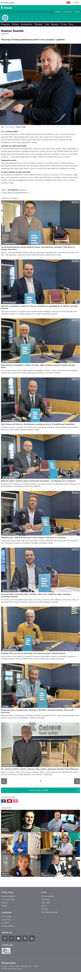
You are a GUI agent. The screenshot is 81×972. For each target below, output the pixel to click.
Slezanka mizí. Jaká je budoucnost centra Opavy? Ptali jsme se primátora (33, 537)
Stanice (5, 903)
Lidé (47, 24)
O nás (64, 24)
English (35, 966)
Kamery (77, 12)
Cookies (4, 966)
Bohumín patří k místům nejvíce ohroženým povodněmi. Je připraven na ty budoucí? (38, 481)
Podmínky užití (26, 966)
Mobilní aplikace (8, 926)
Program (57, 12)
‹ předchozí (4, 781)
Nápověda (45, 899)
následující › (77, 781)
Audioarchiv (67, 12)
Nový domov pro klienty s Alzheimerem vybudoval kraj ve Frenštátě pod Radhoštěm (38, 424)
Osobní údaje (14, 966)
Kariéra (44, 906)
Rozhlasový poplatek (49, 912)
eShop (4, 906)
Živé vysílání (6, 916)
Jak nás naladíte (47, 896)
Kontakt (44, 909)
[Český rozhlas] (8, 2)
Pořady (15, 24)
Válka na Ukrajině (8, 896)
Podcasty (5, 923)
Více (72, 24)
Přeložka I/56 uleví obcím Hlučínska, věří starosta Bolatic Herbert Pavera (33, 653)
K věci (41, 39)
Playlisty (39, 24)
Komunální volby (8, 899)
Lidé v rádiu (45, 903)
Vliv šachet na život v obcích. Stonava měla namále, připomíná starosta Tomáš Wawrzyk (39, 769)
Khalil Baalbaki (10, 127)
